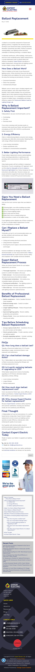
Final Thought (8, 532)
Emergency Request (11, 2)
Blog (5, 612)
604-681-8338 (13, 443)
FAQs (6, 517)
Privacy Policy (21, 659)
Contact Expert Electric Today (12, 534)
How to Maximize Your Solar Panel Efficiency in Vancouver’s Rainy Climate (15, 555)
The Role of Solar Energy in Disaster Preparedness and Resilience (17, 565)
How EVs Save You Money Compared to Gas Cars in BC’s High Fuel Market (16, 546)
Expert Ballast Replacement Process (14, 512)
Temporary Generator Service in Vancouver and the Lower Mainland (16, 549)
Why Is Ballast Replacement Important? (15, 500)
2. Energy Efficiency (13, 504)
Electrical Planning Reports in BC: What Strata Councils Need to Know (17, 552)
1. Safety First (11, 502)
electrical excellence (10, 450)
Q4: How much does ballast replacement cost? (18, 526)
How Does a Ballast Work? (13, 499)
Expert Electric (18, 61)
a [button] (30, 9)
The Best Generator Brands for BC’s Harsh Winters (16, 563)
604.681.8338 (26, 2)
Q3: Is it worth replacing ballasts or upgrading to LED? (17, 523)
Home (5, 604)
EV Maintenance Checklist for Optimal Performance (16, 558)
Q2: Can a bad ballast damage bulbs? (17, 520)
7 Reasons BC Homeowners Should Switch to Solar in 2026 (17, 560)
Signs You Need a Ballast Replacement (15, 508)
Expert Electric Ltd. (19, 657)
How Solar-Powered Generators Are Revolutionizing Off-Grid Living (16, 570)
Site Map (7, 615)
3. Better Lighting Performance (15, 505)
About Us (7, 606)
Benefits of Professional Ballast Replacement (16, 513)
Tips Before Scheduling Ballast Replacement (16, 515)
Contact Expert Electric (20, 394)
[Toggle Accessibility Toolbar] (4, 660)
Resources (7, 609)
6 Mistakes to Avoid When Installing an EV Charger (16, 568)
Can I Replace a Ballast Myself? (13, 510)
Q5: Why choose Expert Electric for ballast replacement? (19, 529)
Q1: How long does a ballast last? (16, 518)
